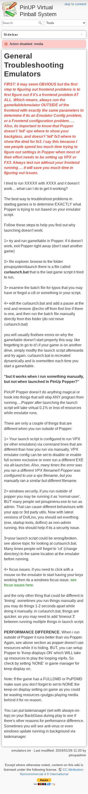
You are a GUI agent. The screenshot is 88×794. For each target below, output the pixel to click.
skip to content (75, 4)
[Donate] (44, 781)
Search (40, 22)
